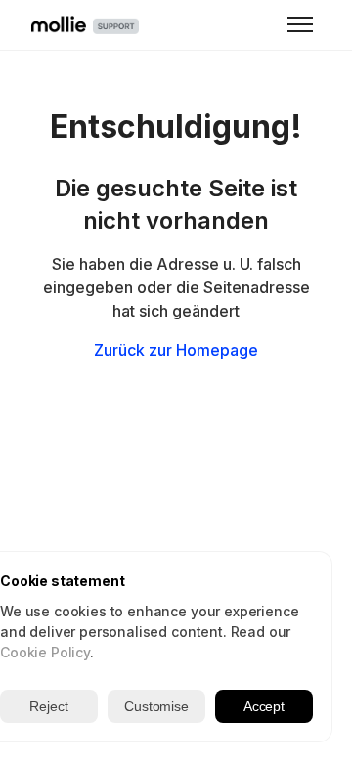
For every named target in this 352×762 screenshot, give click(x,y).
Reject (48, 706)
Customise (156, 706)
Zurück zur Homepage (176, 350)
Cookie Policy (45, 652)
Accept (264, 706)
